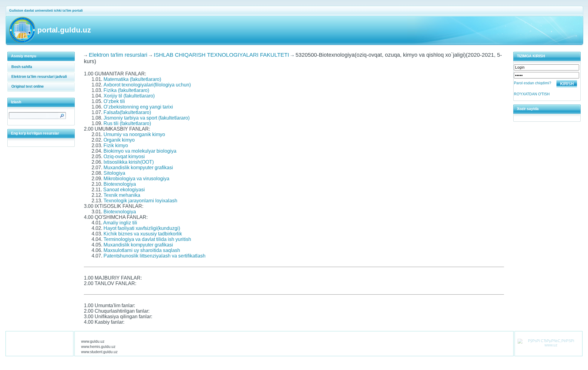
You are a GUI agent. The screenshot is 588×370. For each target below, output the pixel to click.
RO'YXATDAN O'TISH (532, 94)
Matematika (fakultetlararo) (132, 79)
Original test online (27, 86)
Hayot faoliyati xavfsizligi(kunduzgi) (142, 228)
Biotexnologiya (120, 184)
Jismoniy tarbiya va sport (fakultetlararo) (147, 117)
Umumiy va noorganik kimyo (134, 134)
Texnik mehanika (122, 195)
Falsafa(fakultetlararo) (127, 112)
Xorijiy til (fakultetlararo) (129, 95)
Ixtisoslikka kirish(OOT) (129, 162)
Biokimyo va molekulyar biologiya (140, 151)
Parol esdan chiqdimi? (532, 83)
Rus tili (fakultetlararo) (127, 123)
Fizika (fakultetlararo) (126, 90)
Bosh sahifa (21, 67)
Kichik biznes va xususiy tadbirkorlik (143, 233)
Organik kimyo (119, 140)
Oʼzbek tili (114, 101)
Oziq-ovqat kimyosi (124, 156)
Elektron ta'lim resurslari (118, 55)
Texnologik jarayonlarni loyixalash (140, 200)
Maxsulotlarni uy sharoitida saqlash (142, 250)
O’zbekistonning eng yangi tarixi (138, 106)
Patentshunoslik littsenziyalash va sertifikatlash (154, 255)
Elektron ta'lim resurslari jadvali (39, 76)
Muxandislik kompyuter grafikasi (138, 167)
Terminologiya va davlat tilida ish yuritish (147, 239)
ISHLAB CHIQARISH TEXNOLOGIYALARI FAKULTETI (221, 55)
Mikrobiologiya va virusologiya (136, 178)
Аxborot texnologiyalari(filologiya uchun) (147, 84)
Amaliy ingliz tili (120, 222)
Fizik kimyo (116, 145)
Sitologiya (114, 173)
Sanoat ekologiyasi (124, 189)
